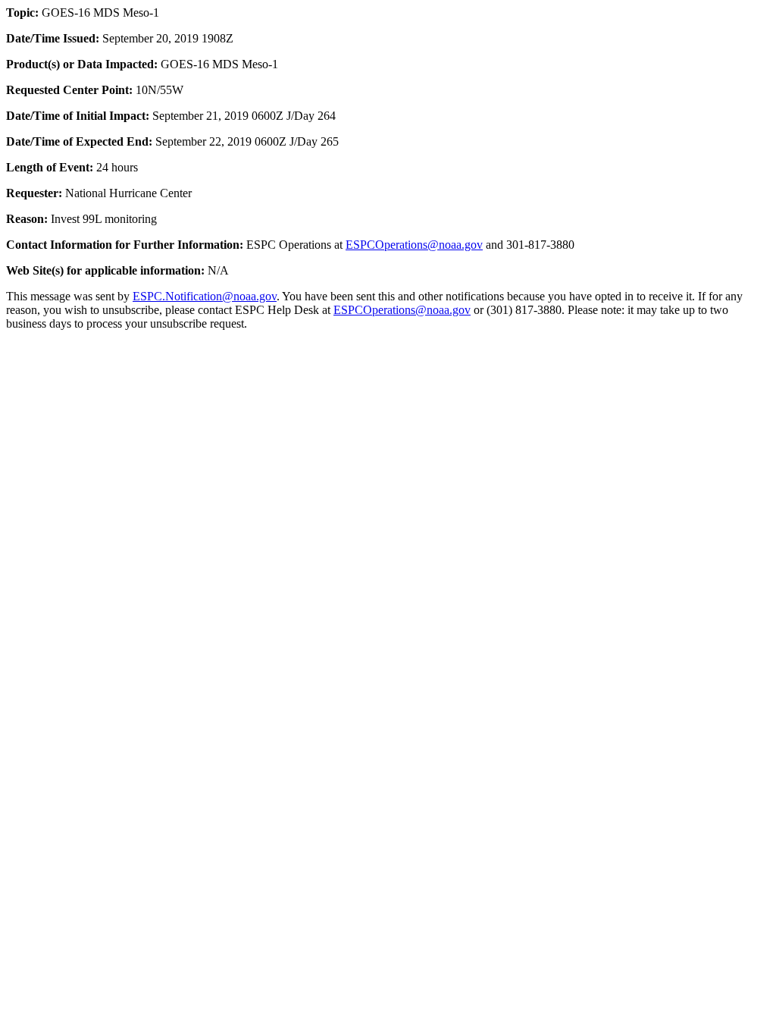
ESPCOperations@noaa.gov (414, 244)
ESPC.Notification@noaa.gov (205, 296)
